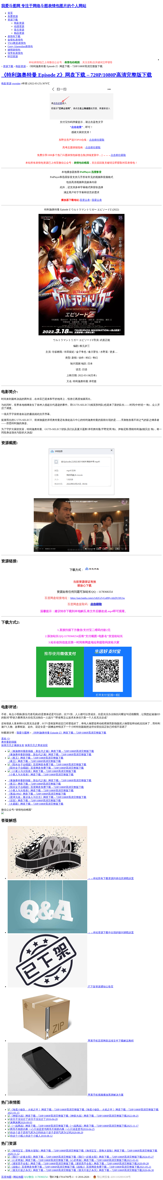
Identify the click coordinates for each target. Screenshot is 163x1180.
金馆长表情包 (15, 39)
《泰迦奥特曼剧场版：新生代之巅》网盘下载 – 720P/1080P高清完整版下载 (49, 780)
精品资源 (19, 33)
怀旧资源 (13, 56)
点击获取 (96, 604)
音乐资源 (19, 29)
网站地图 (18, 1177)
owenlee (16, 83)
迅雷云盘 (97, 200)
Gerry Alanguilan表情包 (20, 46)
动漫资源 (19, 26)
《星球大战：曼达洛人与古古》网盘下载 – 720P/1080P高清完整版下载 (47, 797)
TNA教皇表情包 (17, 43)
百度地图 (6, 1177)
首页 (10, 13)
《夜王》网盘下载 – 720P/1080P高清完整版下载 (34, 783)
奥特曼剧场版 (9, 742)
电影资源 (19, 23)
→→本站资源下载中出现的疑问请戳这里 (110, 932)
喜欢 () (5, 738)
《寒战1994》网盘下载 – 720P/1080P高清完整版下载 (37, 793)
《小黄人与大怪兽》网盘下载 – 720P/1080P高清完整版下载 (41, 790)
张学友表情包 (15, 53)
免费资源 (13, 16)
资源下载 (13, 19)
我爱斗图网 (23, 732)
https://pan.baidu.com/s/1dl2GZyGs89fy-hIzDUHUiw (97, 598)
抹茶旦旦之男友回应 (36, 745)
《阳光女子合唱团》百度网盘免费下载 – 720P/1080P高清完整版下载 (46, 787)
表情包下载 (14, 36)
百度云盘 (85, 200)
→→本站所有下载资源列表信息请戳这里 (110, 878)
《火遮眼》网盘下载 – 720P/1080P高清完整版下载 (35, 803)
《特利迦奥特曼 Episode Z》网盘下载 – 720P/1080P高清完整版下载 (76, 75)
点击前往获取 (96, 139)
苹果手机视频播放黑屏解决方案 (105, 1094)
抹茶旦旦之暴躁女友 (12, 745)
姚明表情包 (14, 49)
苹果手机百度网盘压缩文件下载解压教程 (110, 1040)
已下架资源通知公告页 (100, 986)
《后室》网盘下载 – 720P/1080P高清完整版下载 (34, 800)
